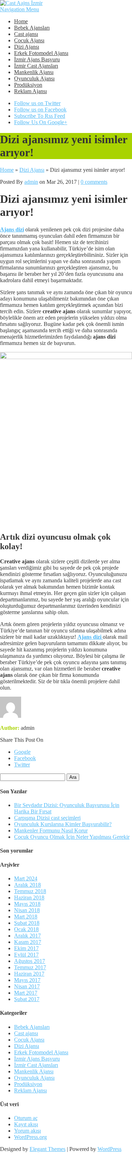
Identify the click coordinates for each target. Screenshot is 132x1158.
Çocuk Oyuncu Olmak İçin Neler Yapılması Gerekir (72, 837)
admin (31, 182)
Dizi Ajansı (26, 47)
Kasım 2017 (27, 942)
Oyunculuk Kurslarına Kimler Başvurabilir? (63, 824)
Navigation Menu (19, 9)
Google (22, 752)
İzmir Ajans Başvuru (37, 59)
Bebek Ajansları (32, 28)
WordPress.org (30, 1137)
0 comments (94, 182)
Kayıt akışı (26, 1124)
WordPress (109, 1149)
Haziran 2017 (29, 974)
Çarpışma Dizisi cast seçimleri (47, 818)
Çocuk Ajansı (29, 40)
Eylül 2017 (26, 955)
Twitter (22, 765)
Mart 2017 (25, 993)
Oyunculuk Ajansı (34, 78)
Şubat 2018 (26, 923)
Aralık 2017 (27, 936)
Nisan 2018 (27, 910)
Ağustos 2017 (29, 961)
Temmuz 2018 (30, 891)
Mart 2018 (25, 917)
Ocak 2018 (26, 929)
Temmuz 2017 (30, 967)
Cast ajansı (26, 34)
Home (21, 21)
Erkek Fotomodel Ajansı (41, 53)
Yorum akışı (27, 1131)
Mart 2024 (25, 878)
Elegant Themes (47, 1149)
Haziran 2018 (29, 898)
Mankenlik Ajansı (34, 72)
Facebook (25, 758)
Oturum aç (26, 1118)
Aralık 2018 (27, 885)
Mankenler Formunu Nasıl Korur (51, 830)
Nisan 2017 (27, 986)
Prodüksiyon (28, 85)
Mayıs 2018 (27, 904)
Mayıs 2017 (27, 980)
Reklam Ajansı (30, 91)
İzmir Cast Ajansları (36, 66)
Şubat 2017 (26, 999)
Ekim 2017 (26, 948)
